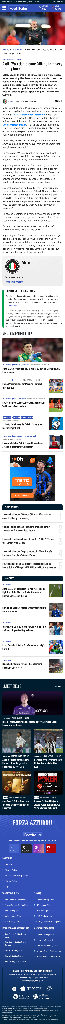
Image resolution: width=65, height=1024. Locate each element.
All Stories (17, 49)
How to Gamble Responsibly (16, 875)
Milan (18, 59)
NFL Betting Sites (43, 905)
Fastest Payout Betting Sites (16, 905)
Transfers (25, 364)
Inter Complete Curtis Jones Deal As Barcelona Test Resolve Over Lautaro (24, 404)
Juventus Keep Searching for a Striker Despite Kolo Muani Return (48, 763)
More (58, 686)
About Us (8, 865)
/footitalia (13, 851)
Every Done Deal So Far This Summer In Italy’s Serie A (23, 647)
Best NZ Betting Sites (14, 950)
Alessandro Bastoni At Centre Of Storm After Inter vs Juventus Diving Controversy (26, 516)
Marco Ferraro (7, 420)
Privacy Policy (11, 881)
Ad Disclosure (57, 2)
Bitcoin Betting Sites (45, 934)
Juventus (16, 364)
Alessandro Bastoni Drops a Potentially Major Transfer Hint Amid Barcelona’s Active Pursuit (27, 553)
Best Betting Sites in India (15, 961)
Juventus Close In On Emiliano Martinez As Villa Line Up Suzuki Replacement (31, 370)
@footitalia (25, 851)
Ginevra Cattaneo (36, 365)
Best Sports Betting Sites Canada (15, 943)
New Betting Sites (12, 921)
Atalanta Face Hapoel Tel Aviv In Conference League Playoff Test (22, 426)
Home (5, 49)
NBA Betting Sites (43, 910)
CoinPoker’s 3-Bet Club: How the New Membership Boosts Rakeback (15, 804)
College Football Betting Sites (48, 921)
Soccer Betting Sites (45, 899)
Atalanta (16, 417)
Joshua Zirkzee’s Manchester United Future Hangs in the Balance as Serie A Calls (15, 763)
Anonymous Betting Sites (47, 945)
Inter (14, 398)
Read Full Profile (14, 281)
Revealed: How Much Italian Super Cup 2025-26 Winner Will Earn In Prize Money (28, 541)
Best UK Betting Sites (14, 956)
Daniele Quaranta (27, 380)
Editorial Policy (11, 870)
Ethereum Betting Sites (46, 940)
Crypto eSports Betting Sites (48, 951)
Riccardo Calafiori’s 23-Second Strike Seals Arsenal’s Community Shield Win (22, 445)
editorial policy (12, 305)
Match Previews (26, 417)
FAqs (7, 886)
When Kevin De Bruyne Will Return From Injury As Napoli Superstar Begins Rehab (24, 628)
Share (57, 101)
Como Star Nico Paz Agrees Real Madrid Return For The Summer (24, 609)
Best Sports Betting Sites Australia (15, 935)
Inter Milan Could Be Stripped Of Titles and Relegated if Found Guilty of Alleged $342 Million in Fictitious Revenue (29, 565)
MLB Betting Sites (44, 916)
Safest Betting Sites (13, 916)
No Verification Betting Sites (48, 956)
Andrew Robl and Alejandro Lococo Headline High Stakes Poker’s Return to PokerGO (47, 804)
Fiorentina (6, 718)
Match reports (18, 436)
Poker (5, 797)
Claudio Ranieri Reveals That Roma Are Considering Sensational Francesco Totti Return (26, 528)
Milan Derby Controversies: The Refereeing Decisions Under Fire (22, 666)
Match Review (30, 436)
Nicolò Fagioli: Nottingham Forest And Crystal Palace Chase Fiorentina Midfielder (29, 723)
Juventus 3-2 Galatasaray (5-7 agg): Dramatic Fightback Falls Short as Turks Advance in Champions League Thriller (23, 592)
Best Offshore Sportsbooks (16, 899)
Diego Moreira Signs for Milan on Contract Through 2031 (22, 385)
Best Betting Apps (12, 910)
